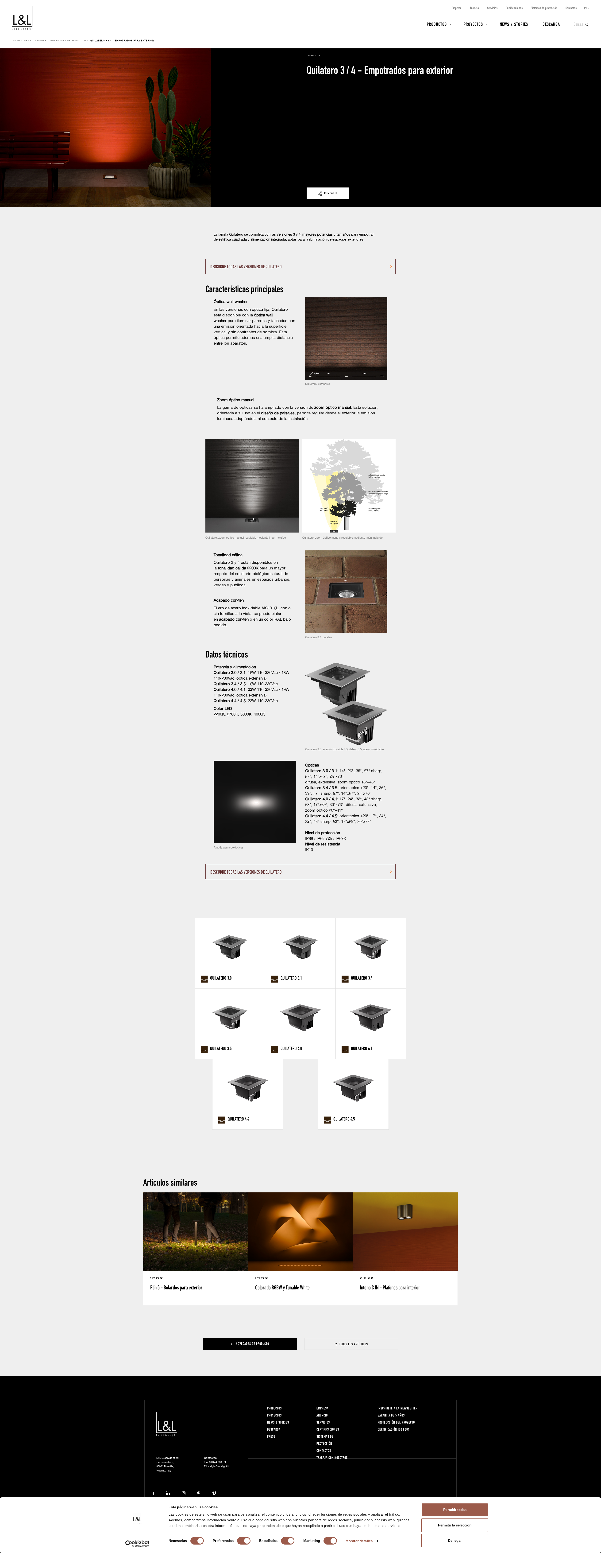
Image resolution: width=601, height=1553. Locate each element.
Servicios (492, 8)
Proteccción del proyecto (396, 1422)
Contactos (571, 8)
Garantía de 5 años (391, 1415)
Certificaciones (514, 8)
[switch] (243, 1541)
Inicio (16, 41)
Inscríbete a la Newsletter (397, 1408)
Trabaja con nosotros (332, 1457)
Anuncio (474, 8)
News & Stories (514, 24)
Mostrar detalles (359, 1541)
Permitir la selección (454, 1525)
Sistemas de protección (544, 8)
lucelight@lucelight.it (217, 1466)
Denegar (455, 1540)
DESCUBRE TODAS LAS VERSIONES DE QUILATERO (246, 266)
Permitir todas (454, 1510)
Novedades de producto (68, 41)
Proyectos (473, 24)
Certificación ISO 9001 (394, 1429)
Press (271, 1436)
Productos (437, 24)
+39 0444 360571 (216, 1462)
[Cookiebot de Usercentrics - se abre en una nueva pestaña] (137, 1543)
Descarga (551, 24)
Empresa (457, 8)
